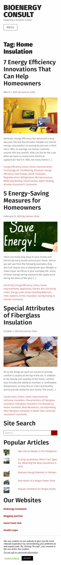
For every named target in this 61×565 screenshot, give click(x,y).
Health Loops (11, 530)
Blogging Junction (13, 516)
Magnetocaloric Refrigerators (19, 177)
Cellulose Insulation (14, 400)
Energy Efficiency (12, 166)
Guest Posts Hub (12, 523)
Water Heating (46, 181)
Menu (10, 27)
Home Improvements (40, 166)
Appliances (26, 288)
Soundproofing (48, 407)
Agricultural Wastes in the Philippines (37, 451)
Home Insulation (37, 173)
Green (25, 166)
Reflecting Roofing (13, 181)
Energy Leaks (17, 292)
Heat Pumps (20, 173)
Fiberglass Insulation (26, 403)
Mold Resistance (30, 407)
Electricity (9, 285)
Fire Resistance (46, 403)
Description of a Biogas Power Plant (36, 480)
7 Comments (20, 414)
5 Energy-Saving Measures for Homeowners (26, 200)
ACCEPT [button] (27, 558)
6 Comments (16, 299)
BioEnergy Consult (23, 11)
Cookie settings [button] (11, 558)
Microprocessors (43, 177)
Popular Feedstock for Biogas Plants (37, 489)
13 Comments (30, 184)
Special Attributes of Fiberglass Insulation (29, 315)
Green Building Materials (38, 292)
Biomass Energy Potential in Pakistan (37, 472)
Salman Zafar (28, 92)
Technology (9, 170)
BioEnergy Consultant (15, 509)
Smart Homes (30, 181)
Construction (10, 396)
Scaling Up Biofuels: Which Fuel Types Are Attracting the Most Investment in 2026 (37, 463)
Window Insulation (13, 184)
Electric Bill (39, 288)
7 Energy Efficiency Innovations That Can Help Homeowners (30, 72)
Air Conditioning (24, 170)
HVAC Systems (11, 295)
